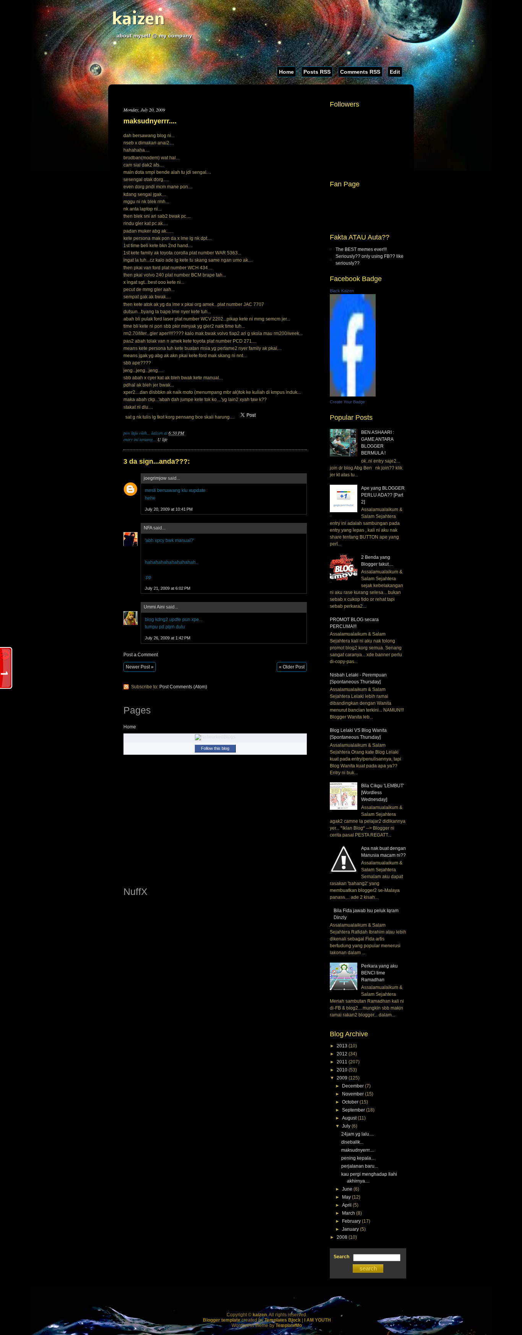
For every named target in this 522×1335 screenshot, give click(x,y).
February (351, 1221)
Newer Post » (140, 667)
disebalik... (352, 1142)
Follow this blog (215, 748)
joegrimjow (155, 478)
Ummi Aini (154, 607)
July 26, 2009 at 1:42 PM (167, 638)
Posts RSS (317, 72)
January (350, 1229)
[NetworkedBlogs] (215, 737)
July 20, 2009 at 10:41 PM (169, 509)
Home (286, 72)
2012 (342, 1054)
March (348, 1213)
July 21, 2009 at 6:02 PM (167, 588)
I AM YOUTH (317, 1320)
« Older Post (292, 667)
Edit (395, 72)
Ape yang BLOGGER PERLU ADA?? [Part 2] (383, 495)
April (347, 1205)
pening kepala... (357, 1158)
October (350, 1102)
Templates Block (282, 1320)
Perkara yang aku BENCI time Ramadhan (379, 972)
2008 (342, 1237)
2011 (342, 1062)
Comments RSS (360, 72)
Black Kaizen (342, 290)
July (346, 1126)
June (347, 1189)
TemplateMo (289, 1325)
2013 (342, 1046)
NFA (148, 528)
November (353, 1094)
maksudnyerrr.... (150, 121)
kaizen (138, 20)
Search (341, 1256)
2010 (342, 1070)
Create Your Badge (347, 402)
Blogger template (221, 1320)
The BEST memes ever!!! (361, 249)
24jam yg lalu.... (357, 1134)
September (353, 1110)
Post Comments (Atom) (183, 686)
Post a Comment (140, 654)
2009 (342, 1078)
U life (162, 439)
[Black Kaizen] (353, 395)
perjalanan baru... (359, 1166)
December (353, 1086)
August (349, 1118)
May (346, 1197)
